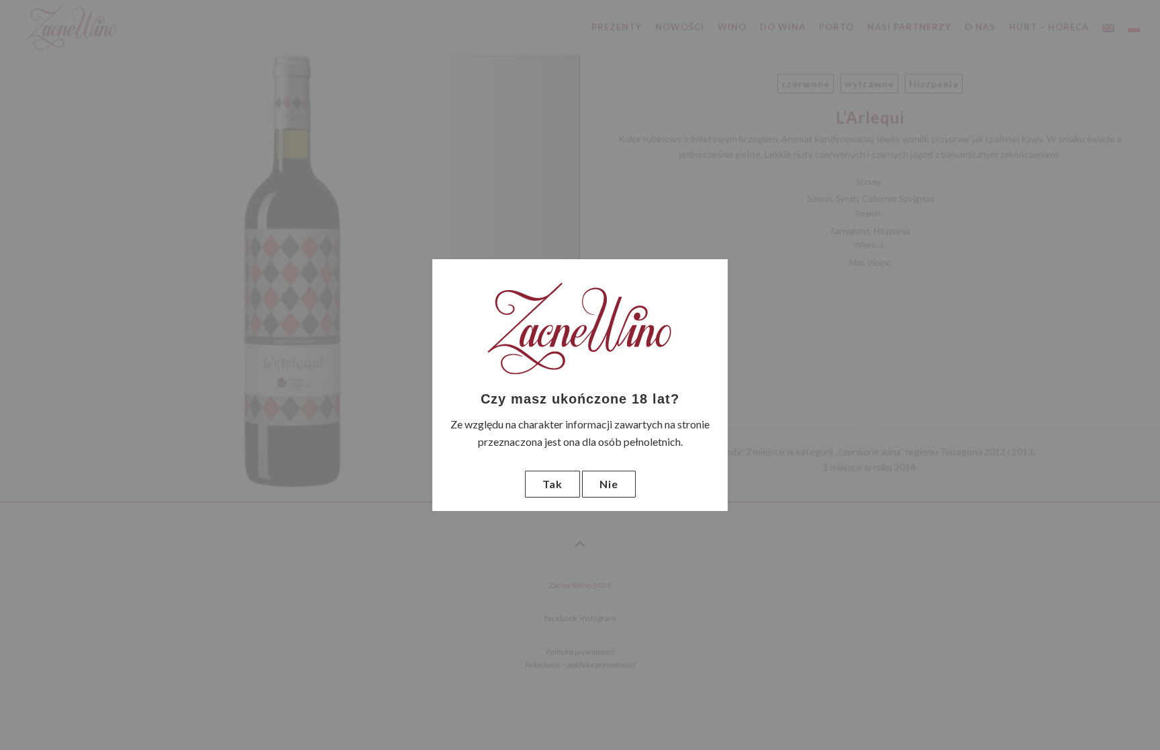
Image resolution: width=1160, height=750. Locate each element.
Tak (552, 483)
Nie (608, 483)
